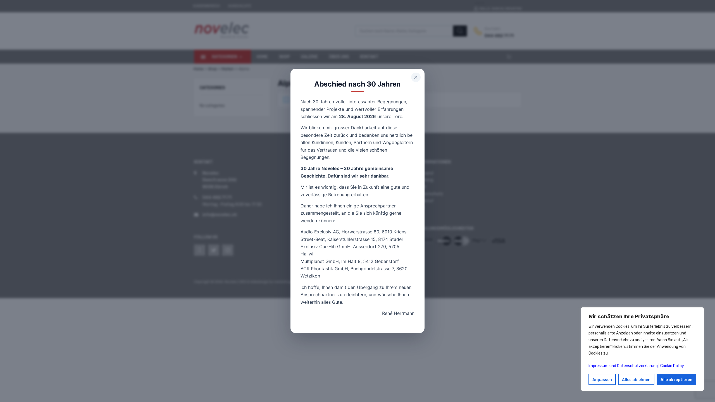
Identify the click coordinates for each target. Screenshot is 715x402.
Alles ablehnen (636, 379)
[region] (642, 349)
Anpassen (602, 379)
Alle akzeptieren (676, 379)
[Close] (416, 77)
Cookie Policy (672, 365)
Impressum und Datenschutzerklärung (623, 365)
